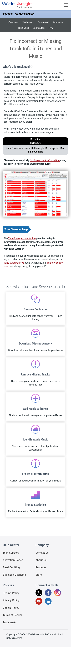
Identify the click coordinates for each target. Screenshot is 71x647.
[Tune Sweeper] (35, 14)
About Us (41, 560)
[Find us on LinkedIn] (48, 602)
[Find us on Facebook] (48, 593)
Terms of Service (12, 615)
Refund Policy (11, 593)
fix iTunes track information (45, 160)
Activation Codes (13, 560)
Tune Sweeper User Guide (22, 238)
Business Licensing (14, 574)
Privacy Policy (11, 600)
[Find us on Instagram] (57, 593)
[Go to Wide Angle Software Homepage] (17, 5)
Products (41, 567)
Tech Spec (23, 27)
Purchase (58, 22)
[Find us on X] (39, 593)
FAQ (50, 27)
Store (39, 574)
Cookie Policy (11, 607)
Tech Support (11, 552)
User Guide (38, 27)
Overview (13, 22)
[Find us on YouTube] (39, 602)
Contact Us (42, 552)
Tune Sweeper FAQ (14, 262)
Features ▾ (28, 22)
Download (43, 22)
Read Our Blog (11, 567)
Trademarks (10, 622)
